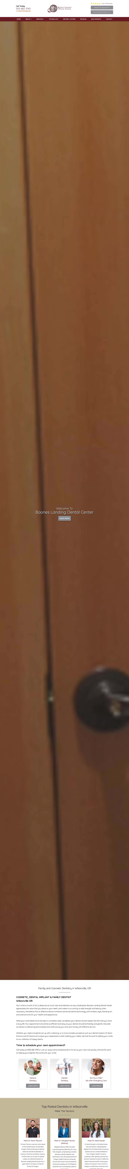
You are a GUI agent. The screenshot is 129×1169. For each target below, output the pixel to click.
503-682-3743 (23, 8)
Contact (109, 19)
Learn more (32, 1086)
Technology (53, 19)
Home (19, 19)
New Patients (96, 19)
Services (39, 19)
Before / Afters (69, 19)
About (28, 19)
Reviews (83, 19)
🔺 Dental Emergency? (23, 11)
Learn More (65, 518)
